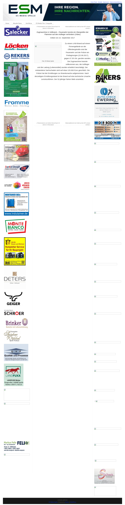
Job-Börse (29, 23)
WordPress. (73, 502)
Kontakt (100, 2)
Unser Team (94, 2)
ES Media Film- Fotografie (44, 23)
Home (7, 23)
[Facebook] (120, 5)
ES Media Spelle (53, 502)
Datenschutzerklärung (116, 2)
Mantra (67, 502)
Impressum (106, 2)
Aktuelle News (17, 23)
